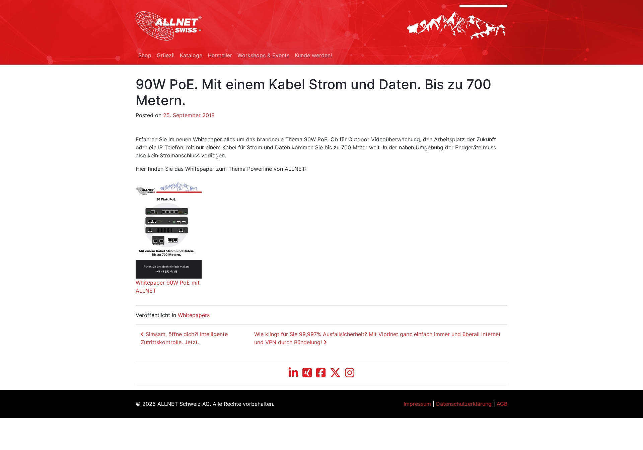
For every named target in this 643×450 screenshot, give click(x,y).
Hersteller (220, 55)
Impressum (417, 403)
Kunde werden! (313, 55)
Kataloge (191, 55)
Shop (144, 55)
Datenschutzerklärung (464, 403)
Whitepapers (194, 315)
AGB (502, 403)
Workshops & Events (263, 55)
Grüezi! (165, 55)
